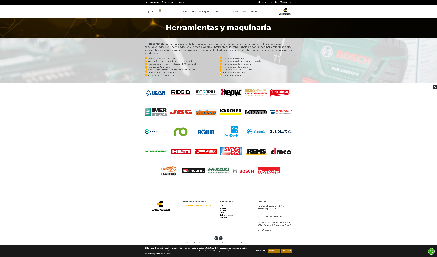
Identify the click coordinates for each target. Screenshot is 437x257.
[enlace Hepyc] (231, 92)
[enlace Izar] (156, 92)
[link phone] (435, 87)
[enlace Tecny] (281, 112)
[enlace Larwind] (256, 112)
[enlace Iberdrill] (206, 92)
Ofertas (223, 208)
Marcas (223, 210)
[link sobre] (162, 206)
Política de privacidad (230, 243)
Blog (222, 213)
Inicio (222, 206)
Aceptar (287, 251)
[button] (201, 11)
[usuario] (153, 11)
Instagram (286, 2)
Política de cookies (195, 243)
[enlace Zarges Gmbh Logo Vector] (231, 131)
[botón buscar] (147, 11)
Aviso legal (181, 243)
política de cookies (162, 254)
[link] (285, 11)
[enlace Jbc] (181, 112)
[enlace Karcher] (231, 112)
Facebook (264, 2)
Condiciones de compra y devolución (198, 206)
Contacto (224, 217)
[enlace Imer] (156, 112)
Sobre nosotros (226, 215)
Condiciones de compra (250, 243)
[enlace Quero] (156, 131)
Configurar (259, 251)
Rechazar (274, 251)
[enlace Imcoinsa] (281, 92)
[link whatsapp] (220, 238)
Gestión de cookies (212, 243)
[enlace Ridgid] (181, 92)
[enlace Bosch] (243, 170)
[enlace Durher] (206, 112)
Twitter (275, 2)
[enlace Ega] (256, 92)
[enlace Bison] (256, 131)
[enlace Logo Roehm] (206, 131)
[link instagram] (216, 238)
